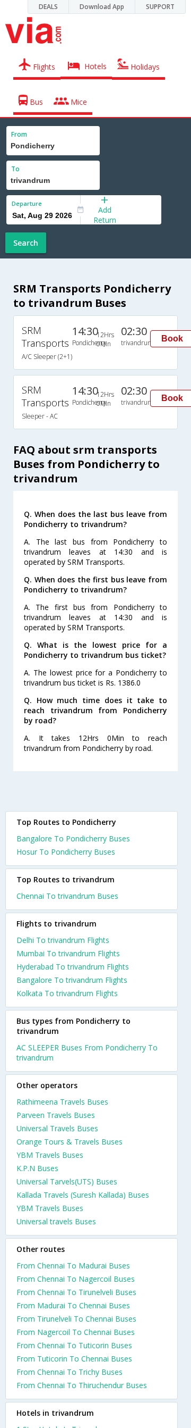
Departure (27, 203)
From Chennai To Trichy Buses (69, 1372)
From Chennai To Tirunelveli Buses (76, 1292)
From (19, 134)
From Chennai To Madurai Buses (73, 1265)
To (15, 168)
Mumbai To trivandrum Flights (68, 953)
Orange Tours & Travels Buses (69, 1142)
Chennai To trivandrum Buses (67, 896)
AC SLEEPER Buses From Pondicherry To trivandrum (87, 1052)
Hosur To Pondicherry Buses (65, 852)
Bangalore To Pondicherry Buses (73, 838)
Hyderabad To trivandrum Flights (72, 967)
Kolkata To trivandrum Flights (67, 993)
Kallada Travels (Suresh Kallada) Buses (82, 1195)
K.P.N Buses (37, 1168)
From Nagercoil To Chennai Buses (75, 1332)
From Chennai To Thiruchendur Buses (81, 1385)
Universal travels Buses (56, 1221)
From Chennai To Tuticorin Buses (74, 1345)
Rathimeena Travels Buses (62, 1102)
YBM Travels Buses (49, 1155)
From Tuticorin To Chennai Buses (74, 1359)
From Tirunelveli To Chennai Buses (76, 1319)
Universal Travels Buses (57, 1128)
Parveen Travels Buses (55, 1115)
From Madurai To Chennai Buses (73, 1305)
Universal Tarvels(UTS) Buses (66, 1181)
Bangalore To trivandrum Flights (71, 980)
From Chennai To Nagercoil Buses (75, 1279)
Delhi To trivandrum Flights (62, 940)
